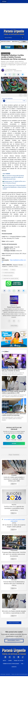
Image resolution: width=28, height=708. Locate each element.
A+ (25, 95)
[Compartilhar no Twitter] (9, 74)
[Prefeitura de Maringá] (14, 47)
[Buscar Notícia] (22, 37)
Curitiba (5, 269)
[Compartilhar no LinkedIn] (22, 74)
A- (20, 95)
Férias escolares (7, 275)
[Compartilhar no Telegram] (18, 74)
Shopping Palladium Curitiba (10, 278)
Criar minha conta (13, 640)
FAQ (22, 663)
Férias (13, 269)
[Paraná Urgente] (14, 32)
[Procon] (14, 339)
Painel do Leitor (19, 660)
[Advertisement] (14, 12)
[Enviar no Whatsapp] (14, 74)
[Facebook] (14, 321)
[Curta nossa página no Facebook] (5, 657)
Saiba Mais (14, 325)
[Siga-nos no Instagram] (9, 657)
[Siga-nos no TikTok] (22, 657)
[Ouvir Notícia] (4, 101)
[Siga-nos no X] (14, 657)
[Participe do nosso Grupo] (14, 284)
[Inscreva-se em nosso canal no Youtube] (18, 657)
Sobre (10, 660)
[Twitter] (18, 321)
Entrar (4, 1)
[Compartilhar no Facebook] (5, 74)
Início (5, 660)
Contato (14, 666)
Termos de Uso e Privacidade (11, 663)
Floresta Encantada (8, 272)
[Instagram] (9, 321)
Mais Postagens (14, 622)
